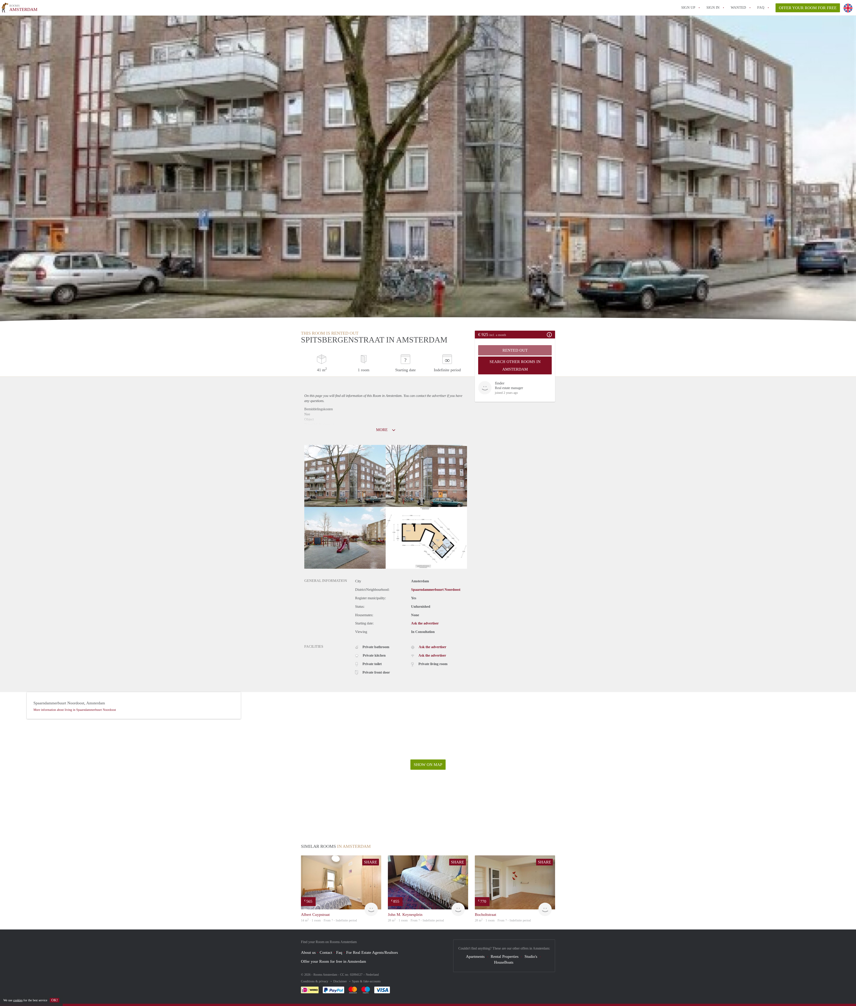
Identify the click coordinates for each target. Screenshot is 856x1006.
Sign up (688, 7)
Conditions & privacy (315, 981)
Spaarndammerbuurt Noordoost (435, 589)
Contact (326, 952)
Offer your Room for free (808, 8)
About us (308, 952)
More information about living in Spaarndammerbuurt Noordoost (74, 709)
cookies (18, 1000)
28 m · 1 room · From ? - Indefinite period (416, 920)
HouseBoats (503, 962)
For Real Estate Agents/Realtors (372, 952)
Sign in (713, 7)
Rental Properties (505, 956)
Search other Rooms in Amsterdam (515, 365)
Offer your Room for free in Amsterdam (333, 961)
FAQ (760, 7)
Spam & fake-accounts (366, 981)
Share (370, 862)
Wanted (738, 7)
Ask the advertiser (425, 623)
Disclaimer (340, 981)
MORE (382, 429)
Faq (339, 952)
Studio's (531, 956)
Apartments (475, 956)
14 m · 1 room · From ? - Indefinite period (329, 920)
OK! (54, 1000)
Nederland (372, 974)
